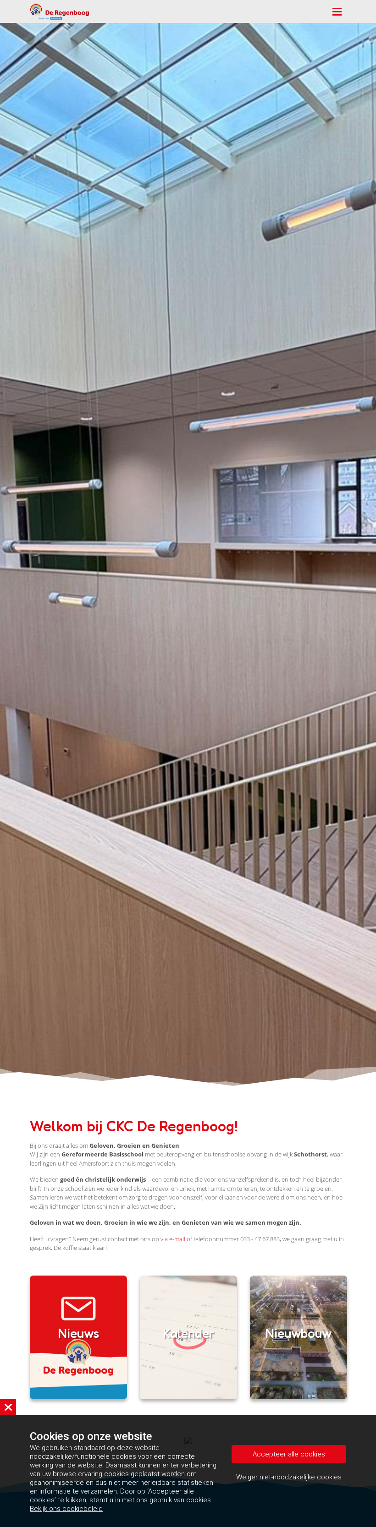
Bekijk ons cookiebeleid (66, 1509)
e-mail (177, 1239)
